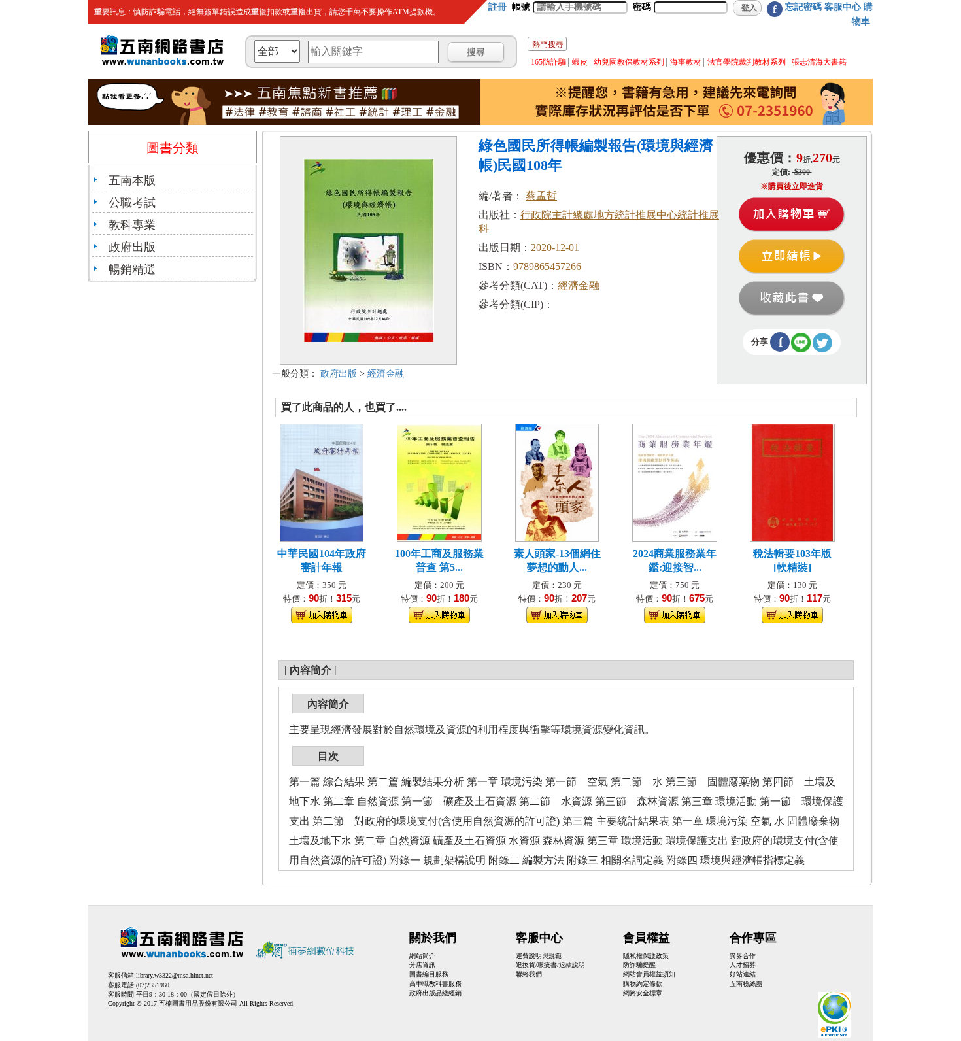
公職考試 (132, 202)
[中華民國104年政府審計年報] (321, 481)
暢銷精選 (132, 269)
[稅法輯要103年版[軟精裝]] (792, 481)
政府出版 (132, 247)
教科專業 (132, 224)
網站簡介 (422, 955)
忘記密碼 (803, 7)
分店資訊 (422, 964)
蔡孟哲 (541, 195)
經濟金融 (385, 374)
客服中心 (842, 7)
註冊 (497, 7)
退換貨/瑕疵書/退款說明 (550, 964)
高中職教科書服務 (435, 983)
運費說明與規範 (539, 955)
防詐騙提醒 (639, 964)
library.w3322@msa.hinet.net (174, 975)
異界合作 (743, 955)
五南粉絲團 (746, 983)
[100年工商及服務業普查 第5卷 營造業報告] (439, 481)
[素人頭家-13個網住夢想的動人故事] (557, 481)
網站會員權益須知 (649, 974)
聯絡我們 (529, 974)
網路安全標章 (642, 993)
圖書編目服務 (428, 974)
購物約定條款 (642, 983)
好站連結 (743, 974)
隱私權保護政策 (646, 955)
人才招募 (743, 964)
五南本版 (132, 180)
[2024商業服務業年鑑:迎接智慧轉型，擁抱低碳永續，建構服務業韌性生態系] (675, 481)
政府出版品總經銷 (435, 993)
